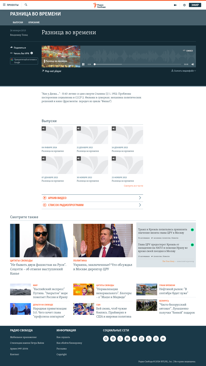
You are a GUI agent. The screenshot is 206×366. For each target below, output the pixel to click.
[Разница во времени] (57, 135)
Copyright (62, 354)
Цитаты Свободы (21, 261)
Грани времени (167, 285)
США (98, 305)
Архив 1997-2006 (19, 349)
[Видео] (175, 5)
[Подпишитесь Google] (106, 338)
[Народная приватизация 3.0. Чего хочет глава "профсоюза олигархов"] (20, 309)
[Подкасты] (156, 338)
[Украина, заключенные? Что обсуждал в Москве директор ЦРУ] (103, 240)
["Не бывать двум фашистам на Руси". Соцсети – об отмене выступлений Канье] (40, 240)
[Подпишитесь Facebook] (113, 338)
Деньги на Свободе (43, 305)
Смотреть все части (133, 186)
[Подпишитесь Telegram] (134, 338)
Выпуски (18, 22)
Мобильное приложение (23, 337)
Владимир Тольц (19, 35)
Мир (35, 285)
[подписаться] (163, 338)
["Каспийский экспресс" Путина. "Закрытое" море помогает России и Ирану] (20, 289)
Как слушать (63, 337)
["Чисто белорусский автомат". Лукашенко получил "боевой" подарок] (146, 305)
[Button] (18, 48)
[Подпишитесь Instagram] (141, 338)
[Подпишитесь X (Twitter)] (120, 338)
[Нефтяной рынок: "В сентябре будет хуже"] (146, 289)
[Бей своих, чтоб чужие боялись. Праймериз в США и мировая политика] (83, 309)
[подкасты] (184, 5)
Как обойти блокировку (69, 343)
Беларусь (164, 301)
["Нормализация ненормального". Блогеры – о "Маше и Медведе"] (83, 289)
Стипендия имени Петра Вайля (27, 343)
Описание (34, 22)
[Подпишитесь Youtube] (127, 338)
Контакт (14, 354)
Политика (80, 261)
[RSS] (149, 338)
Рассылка (62, 349)
